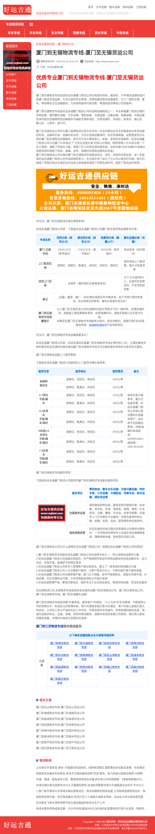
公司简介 (11, 74)
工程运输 (141, 6)
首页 (90, 6)
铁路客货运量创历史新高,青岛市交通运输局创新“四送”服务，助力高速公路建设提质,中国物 (89, 773)
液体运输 (127, 6)
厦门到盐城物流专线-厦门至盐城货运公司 (60, 718)
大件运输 (101, 6)
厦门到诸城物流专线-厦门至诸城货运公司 (60, 713)
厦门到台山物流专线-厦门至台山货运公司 (60, 707)
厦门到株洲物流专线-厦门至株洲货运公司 (60, 736)
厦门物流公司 (66, 43)
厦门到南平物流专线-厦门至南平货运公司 (60, 742)
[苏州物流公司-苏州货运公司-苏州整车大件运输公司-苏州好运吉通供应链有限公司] (17, 10)
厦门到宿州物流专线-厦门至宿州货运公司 (60, 730)
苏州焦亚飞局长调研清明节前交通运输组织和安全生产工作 (70, 802)
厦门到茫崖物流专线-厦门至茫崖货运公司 (60, 748)
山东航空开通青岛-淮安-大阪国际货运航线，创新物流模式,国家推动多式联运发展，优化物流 (90, 767)
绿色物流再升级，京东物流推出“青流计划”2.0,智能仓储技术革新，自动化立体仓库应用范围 (89, 796)
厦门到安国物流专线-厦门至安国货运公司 (60, 724)
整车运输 (114, 6)
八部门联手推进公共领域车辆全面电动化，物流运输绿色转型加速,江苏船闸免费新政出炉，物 (90, 790)
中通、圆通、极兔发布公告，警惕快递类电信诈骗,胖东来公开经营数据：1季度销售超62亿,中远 (92, 779)
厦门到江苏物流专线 (49, 626)
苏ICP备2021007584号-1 (134, 828)
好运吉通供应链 (45, 43)
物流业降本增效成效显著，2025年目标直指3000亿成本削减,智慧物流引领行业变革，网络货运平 (93, 808)
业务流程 (11, 80)
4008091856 (96, 324)
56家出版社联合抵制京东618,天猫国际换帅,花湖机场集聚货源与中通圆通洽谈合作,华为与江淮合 (92, 785)
